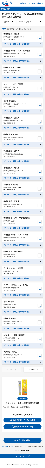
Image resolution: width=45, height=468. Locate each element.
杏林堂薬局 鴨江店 (11, 34)
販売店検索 (5, 446)
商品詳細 (22, 398)
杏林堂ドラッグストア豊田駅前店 (16, 218)
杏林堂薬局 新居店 (10, 134)
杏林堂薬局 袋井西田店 (13, 251)
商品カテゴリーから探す (24, 427)
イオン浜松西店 (9, 101)
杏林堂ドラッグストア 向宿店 (15, 235)
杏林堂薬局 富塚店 (11, 201)
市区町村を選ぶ (24, 22)
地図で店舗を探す (24, 440)
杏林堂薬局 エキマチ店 (12, 67)
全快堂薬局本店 (9, 318)
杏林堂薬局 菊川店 (11, 168)
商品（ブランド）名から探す (24, 420)
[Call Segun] (40, 38)
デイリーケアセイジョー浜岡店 (15, 285)
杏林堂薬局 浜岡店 (10, 185)
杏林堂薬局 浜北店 (11, 118)
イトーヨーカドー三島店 (13, 84)
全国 (11, 446)
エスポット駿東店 (10, 352)
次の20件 (31, 370)
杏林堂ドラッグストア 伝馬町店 (16, 51)
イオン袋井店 (8, 302)
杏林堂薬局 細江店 (11, 151)
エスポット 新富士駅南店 (13, 335)
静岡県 (6, 22)
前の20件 (13, 370)
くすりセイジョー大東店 (13, 268)
